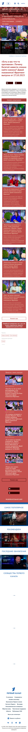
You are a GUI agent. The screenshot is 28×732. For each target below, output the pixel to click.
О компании (9, 697)
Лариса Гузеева (5, 335)
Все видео (20, 704)
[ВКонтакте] (9, 83)
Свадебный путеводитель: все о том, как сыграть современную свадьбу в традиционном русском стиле (14, 325)
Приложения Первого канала (14, 702)
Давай (11, 9)
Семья (3, 341)
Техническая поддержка (19, 709)
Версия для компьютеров (14, 714)
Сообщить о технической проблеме (17, 56)
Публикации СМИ (17, 711)
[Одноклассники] (18, 83)
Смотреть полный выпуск (14, 100)
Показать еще (14, 318)
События (8, 711)
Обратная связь (6, 709)
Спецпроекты (18, 697)
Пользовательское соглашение (14, 706)
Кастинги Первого (10, 704)
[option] (7, 49)
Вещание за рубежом (15, 718)
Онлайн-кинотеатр (14, 699)
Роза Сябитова (13, 335)
